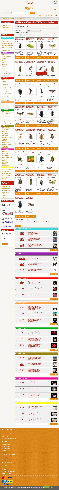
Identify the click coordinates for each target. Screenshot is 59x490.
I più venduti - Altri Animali (22, 328)
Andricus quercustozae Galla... (30, 152)
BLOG (52, 15)
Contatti (48, 15)
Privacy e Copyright (7, 458)
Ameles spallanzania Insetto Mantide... (19, 130)
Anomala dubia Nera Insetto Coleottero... (41, 152)
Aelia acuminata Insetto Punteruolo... (52, 62)
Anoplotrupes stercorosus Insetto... (19, 175)
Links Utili (4, 197)
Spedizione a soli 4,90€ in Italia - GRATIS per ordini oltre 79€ (34, 22)
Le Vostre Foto (5, 195)
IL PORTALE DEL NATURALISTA (5, 183)
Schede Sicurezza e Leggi (6, 192)
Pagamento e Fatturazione (8, 434)
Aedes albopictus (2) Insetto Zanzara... (41, 62)
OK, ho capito (46, 487)
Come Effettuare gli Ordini (8, 433)
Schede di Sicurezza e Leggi (9, 471)
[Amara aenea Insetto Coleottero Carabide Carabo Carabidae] (52, 114)
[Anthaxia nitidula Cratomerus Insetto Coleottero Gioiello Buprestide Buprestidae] (42, 182)
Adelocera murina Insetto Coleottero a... (20, 62)
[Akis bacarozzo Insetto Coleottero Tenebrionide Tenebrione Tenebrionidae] (42, 114)
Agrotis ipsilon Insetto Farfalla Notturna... (20, 107)
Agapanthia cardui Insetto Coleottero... (30, 84)
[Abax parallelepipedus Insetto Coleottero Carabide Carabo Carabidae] (20, 45)
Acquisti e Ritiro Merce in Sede (9, 438)
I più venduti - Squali (20, 303)
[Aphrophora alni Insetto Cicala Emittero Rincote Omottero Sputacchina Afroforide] (31, 204)
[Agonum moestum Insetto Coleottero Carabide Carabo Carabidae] (42, 91)
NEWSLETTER (5, 230)
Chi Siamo (5, 465)
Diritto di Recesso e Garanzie (9, 454)
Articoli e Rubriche (6, 188)
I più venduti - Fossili (20, 353)
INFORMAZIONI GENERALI (7, 201)
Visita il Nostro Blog (6, 186)
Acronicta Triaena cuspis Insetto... (51, 39)
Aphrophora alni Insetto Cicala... (29, 198)
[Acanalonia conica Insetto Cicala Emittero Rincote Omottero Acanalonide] (31, 45)
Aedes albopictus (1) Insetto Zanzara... (30, 62)
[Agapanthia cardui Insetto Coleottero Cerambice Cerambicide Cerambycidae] (31, 91)
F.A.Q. (4, 467)
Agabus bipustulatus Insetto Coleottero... (19, 84)
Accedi (40, 15)
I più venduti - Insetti (20, 253)
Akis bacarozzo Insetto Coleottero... (41, 107)
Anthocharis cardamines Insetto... (52, 175)
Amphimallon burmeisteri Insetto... (41, 130)
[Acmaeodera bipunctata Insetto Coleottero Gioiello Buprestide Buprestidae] (42, 45)
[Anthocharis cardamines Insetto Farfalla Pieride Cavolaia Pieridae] (52, 182)
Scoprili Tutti (54, 249)
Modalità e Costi (6, 444)
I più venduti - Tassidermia (21, 378)
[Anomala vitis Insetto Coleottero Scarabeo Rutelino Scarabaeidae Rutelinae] (52, 159)
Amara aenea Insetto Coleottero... (52, 107)
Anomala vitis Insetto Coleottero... (52, 152)
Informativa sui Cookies (8, 459)
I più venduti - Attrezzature (22, 403)
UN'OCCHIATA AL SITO (7, 22)
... (38, 35)
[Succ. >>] (42, 35)
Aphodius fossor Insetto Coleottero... (19, 198)
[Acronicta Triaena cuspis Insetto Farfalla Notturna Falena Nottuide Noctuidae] (52, 45)
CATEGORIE (4, 35)
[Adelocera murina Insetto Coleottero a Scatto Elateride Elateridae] (20, 68)
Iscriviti (5, 243)
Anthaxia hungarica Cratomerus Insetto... (30, 175)
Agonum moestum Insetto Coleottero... (41, 84)
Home (43, 15)
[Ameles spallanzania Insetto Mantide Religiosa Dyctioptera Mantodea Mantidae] (20, 136)
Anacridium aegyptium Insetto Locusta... (20, 152)
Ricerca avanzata (10, 18)
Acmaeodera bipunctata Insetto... (41, 39)
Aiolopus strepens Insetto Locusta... (30, 107)
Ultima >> (47, 35)
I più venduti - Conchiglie (21, 278)
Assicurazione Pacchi (7, 446)
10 (36, 35)
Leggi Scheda (17, 57)
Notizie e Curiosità (6, 190)
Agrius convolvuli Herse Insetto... (51, 84)
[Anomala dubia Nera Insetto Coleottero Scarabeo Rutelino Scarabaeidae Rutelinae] (42, 159)
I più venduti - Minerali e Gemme (23, 228)
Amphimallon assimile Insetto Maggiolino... (30, 130)
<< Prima (17, 35)
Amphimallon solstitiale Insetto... (52, 130)
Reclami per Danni (7, 456)
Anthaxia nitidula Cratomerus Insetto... (41, 175)
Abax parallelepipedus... (19, 39)
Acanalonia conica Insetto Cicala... (30, 39)
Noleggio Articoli (6, 436)
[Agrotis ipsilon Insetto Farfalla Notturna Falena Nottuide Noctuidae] (20, 114)
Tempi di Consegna (7, 448)
